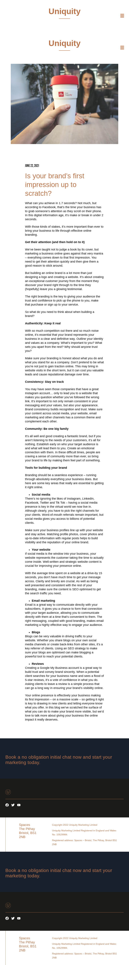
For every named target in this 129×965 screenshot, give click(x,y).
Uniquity (65, 11)
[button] (122, 16)
